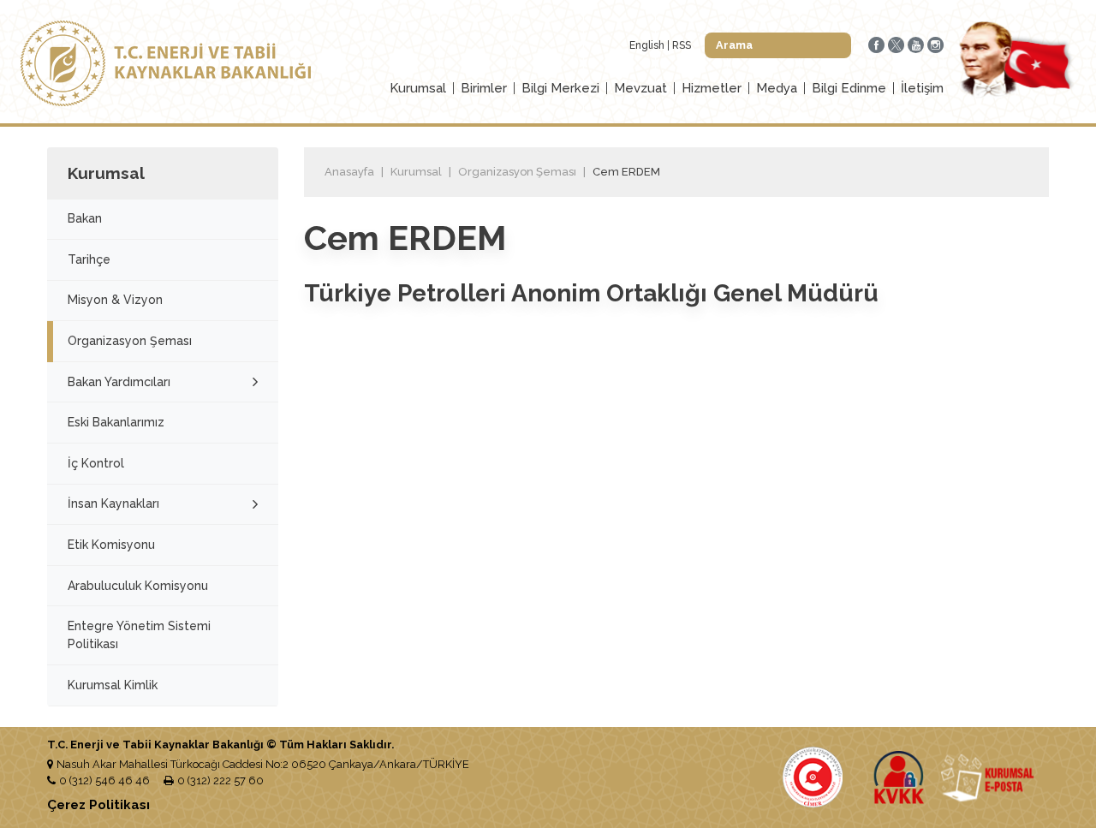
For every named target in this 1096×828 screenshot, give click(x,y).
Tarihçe (89, 259)
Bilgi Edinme (849, 88)
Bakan (85, 218)
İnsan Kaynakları (113, 503)
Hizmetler (712, 88)
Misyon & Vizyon (115, 300)
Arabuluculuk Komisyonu (138, 586)
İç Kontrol (96, 463)
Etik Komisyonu (111, 544)
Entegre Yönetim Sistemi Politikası (139, 635)
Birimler (484, 88)
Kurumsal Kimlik (113, 685)
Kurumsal (418, 88)
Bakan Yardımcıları (119, 382)
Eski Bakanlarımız (116, 422)
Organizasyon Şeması (130, 341)
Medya (776, 88)
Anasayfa (349, 171)
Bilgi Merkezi (560, 88)
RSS (681, 45)
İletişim (922, 88)
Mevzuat (640, 88)
